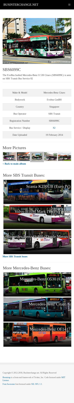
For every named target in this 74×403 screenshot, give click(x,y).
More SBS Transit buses (15, 256)
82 (54, 128)
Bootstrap (6, 377)
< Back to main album (14, 164)
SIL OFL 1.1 (36, 384)
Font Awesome (9, 384)
